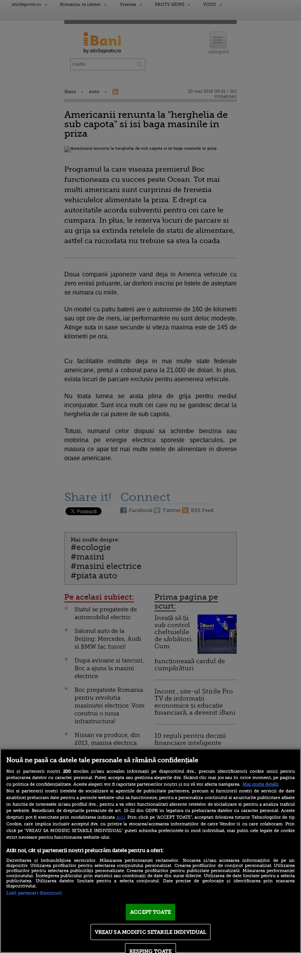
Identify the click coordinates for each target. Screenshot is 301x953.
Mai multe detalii (261, 784)
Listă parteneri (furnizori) (34, 893)
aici (120, 817)
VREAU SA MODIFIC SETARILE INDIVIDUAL (151, 932)
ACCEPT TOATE (150, 912)
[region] (150, 850)
